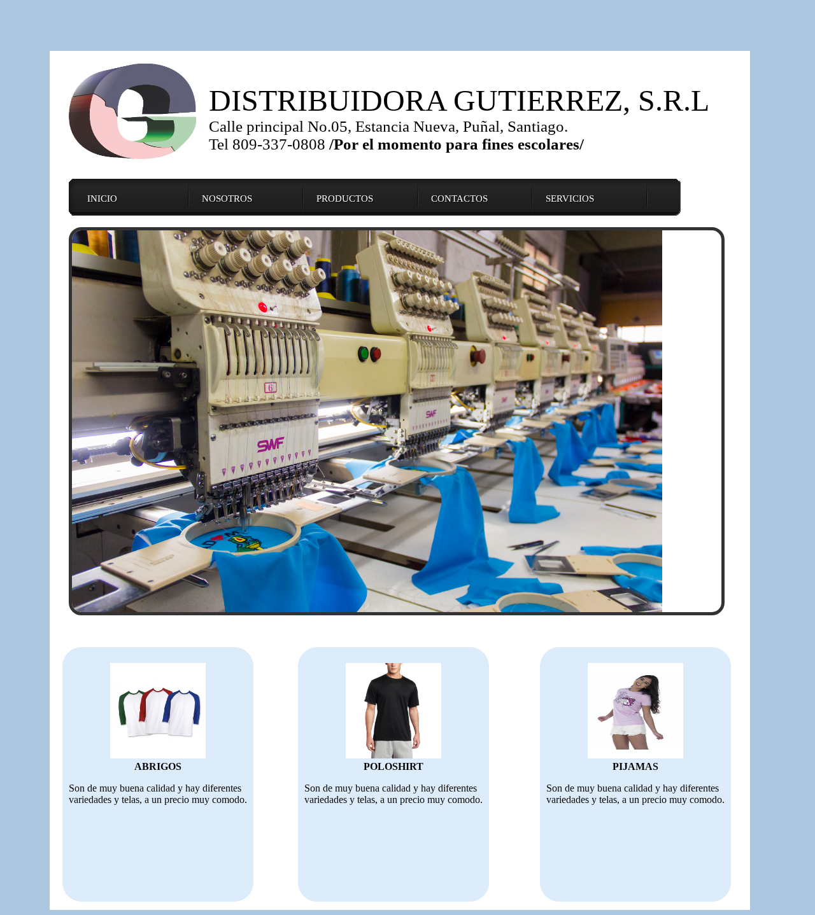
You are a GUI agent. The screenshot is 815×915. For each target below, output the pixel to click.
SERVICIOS (570, 198)
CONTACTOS (459, 198)
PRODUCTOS (344, 198)
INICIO (102, 198)
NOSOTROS (227, 198)
